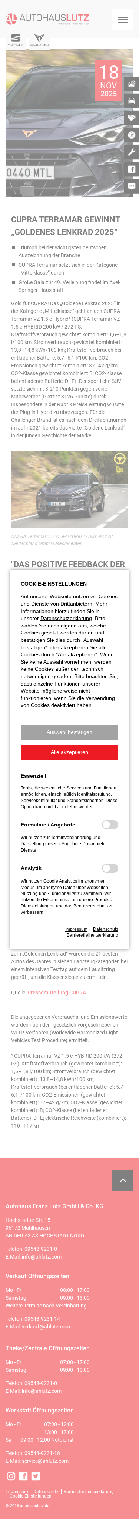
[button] (69, 732)
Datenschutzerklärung (66, 618)
